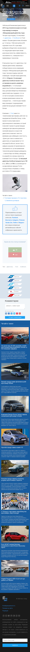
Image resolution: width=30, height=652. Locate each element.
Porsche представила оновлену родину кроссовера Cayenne (12, 479)
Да (16, 249)
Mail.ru (11, 313)
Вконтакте (8, 220)
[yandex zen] (16, 616)
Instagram (15, 220)
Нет (16, 254)
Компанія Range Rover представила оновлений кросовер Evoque (14, 415)
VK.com (6, 313)
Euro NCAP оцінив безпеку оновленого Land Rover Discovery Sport (13, 546)
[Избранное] (23, 6)
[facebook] (3, 616)
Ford (12, 113)
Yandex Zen (8, 222)
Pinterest (21, 220)
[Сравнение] (19, 6)
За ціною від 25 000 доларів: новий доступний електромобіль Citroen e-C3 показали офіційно (14, 347)
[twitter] (9, 616)
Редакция (5, 610)
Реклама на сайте (7, 608)
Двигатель (10, 266)
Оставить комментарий (15, 317)
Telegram (21, 222)
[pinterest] (11, 616)
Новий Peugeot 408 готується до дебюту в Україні (13, 579)
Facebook (15, 217)
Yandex (17, 313)
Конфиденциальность (8, 605)
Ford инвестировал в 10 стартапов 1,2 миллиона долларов (15, 199)
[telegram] (14, 616)
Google (20, 313)
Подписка (15, 645)
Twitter (15, 222)
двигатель (8, 38)
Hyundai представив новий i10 (12, 447)
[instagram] (6, 616)
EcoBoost (17, 38)
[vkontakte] (19, 616)
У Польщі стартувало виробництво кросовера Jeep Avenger (13, 512)
